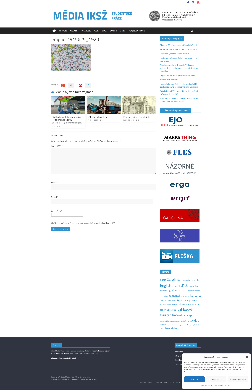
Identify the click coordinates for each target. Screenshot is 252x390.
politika (181, 304)
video (195, 320)
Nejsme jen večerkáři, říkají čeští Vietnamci (178, 75)
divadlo (187, 280)
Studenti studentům (169, 79)
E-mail (54, 197)
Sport (122, 30)
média (169, 304)
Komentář (56, 146)
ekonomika (195, 280)
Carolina (173, 279)
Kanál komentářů (181, 360)
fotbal (195, 286)
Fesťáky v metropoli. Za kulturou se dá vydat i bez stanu (179, 59)
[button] (246, 357)
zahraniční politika (173, 325)
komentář (174, 295)
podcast (174, 304)
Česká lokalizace (181, 364)
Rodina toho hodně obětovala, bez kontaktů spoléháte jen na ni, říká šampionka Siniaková (179, 85)
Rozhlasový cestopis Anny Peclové (174, 53)
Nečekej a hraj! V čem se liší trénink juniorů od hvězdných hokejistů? (179, 93)
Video (104, 30)
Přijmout (194, 379)
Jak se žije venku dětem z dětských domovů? (179, 49)
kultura (195, 295)
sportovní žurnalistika (167, 321)
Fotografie (86, 30)
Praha (188, 304)
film (180, 286)
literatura (181, 300)
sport (192, 315)
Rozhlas (172, 309)
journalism (164, 296)
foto (162, 290)
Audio (96, 30)
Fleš (185, 285)
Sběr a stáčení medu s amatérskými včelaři (178, 45)
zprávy (191, 325)
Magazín (73, 30)
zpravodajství (184, 325)
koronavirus (185, 296)
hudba (190, 290)
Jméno (54, 182)
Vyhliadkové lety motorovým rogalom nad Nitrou (66, 118)
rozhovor (182, 315)
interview (196, 290)
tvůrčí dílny (184, 321)
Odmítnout (216, 379)
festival (174, 286)
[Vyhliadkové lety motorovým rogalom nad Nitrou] (68, 97)
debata (182, 280)
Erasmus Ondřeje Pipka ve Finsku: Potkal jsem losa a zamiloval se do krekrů (179, 100)
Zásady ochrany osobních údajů (63, 357)
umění (190, 321)
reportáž (164, 310)
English (113, 30)
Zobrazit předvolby (238, 379)
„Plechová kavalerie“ (98, 117)
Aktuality (63, 30)
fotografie (170, 290)
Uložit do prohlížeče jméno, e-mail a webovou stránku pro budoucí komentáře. (83, 223)
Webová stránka (58, 211)
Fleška (190, 286)
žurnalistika (172, 327)
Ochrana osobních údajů (221, 385)
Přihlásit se (179, 351)
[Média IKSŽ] (126, 9)
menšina (163, 304)
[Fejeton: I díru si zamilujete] (139, 97)
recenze (195, 304)
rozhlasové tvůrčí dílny (176, 312)
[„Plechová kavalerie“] (104, 97)
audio (163, 280)
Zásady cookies (206, 385)
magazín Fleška (193, 300)
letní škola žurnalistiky (167, 300)
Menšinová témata (137, 30)
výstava (164, 324)
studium (177, 321)
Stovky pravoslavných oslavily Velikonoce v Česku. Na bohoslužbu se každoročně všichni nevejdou (179, 68)
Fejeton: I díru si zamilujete (136, 117)
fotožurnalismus (181, 291)
